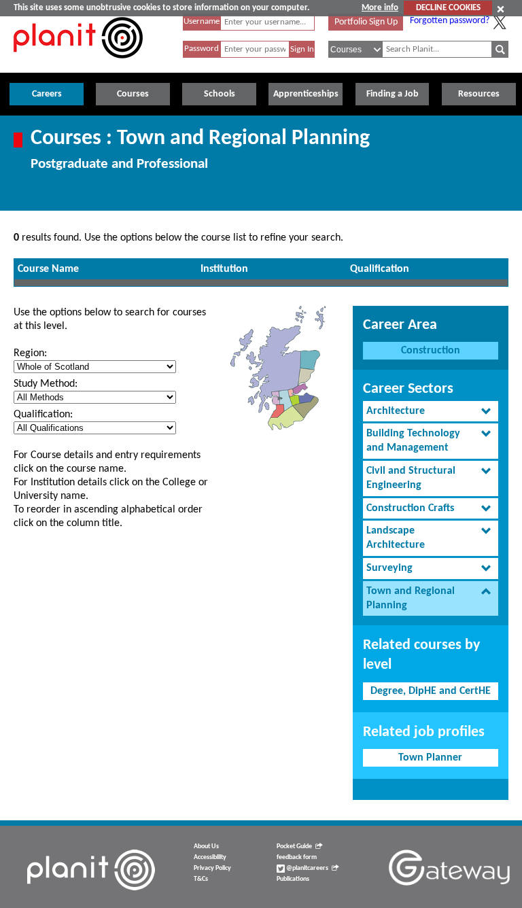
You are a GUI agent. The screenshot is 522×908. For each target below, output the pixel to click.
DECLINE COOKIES (448, 7)
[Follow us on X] (499, 22)
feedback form (297, 857)
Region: (30, 353)
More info (380, 7)
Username (202, 21)
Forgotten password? (449, 21)
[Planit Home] (78, 65)
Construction (430, 350)
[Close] (500, 9)
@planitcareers (306, 868)
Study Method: (45, 384)
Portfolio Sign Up (366, 22)
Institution (224, 269)
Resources (479, 94)
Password (201, 48)
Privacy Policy (212, 868)
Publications (293, 879)
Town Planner (430, 757)
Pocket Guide (294, 846)
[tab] (430, 411)
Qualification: (43, 414)
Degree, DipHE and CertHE (430, 691)
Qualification (379, 269)
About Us (206, 846)
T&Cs (201, 879)
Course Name (48, 269)
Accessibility (210, 857)
